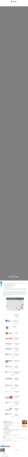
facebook (2, 446)
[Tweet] (1, 284)
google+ (9, 446)
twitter (5, 446)
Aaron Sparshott (13, 278)
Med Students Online (6, 428)
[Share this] (1, 282)
